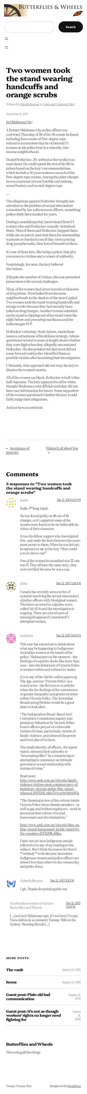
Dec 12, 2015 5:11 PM (62, 880)
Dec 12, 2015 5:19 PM (73, 905)
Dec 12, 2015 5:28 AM (68, 583)
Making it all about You (62, 448)
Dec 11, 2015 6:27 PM (69, 500)
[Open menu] (6, 38)
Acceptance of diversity (17, 450)
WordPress (74, 1086)
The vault (14, 970)
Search (71, 27)
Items (11, 982)
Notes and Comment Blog (59, 104)
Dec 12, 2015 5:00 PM (68, 635)
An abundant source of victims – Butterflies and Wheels (32, 905)
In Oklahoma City (19, 121)
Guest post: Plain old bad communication (28, 996)
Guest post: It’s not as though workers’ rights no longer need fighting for (33, 1015)
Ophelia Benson (29, 104)
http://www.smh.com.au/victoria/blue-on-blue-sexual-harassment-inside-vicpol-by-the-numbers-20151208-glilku (50, 829)
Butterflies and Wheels (29, 1044)
